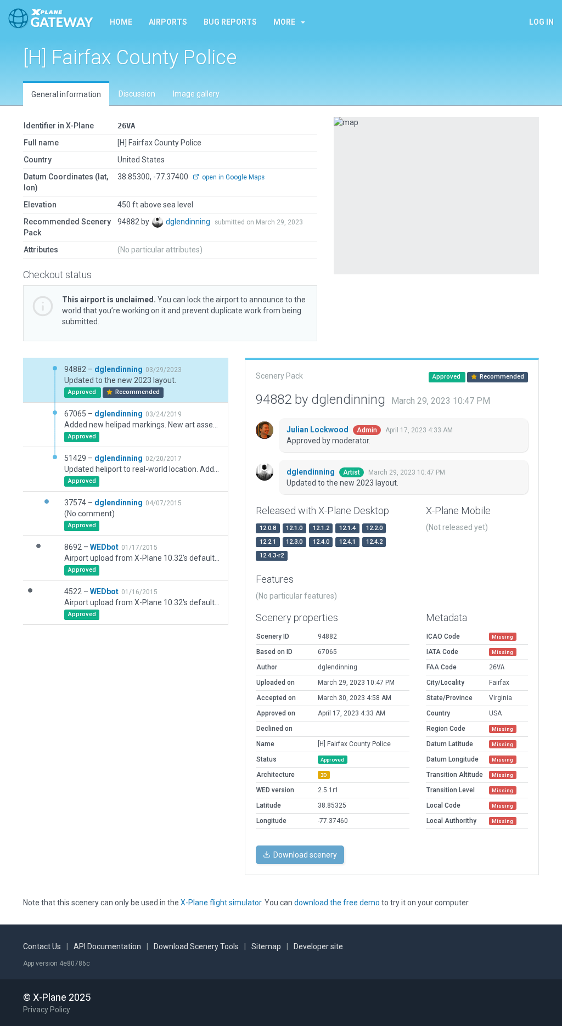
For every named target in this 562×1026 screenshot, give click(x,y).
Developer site (318, 946)
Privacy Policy (46, 1009)
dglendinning (189, 221)
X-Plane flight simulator (221, 902)
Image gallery (196, 93)
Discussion (137, 93)
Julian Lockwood (318, 429)
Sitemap (266, 946)
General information (66, 94)
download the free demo (337, 902)
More (284, 22)
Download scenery (304, 854)
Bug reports (230, 22)
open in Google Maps (232, 177)
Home (121, 22)
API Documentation (107, 946)
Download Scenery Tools (196, 946)
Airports (168, 22)
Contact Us (42, 946)
